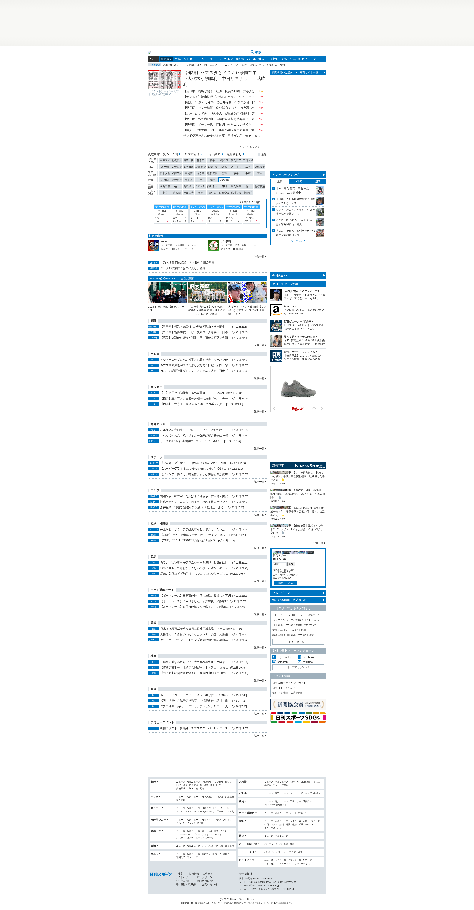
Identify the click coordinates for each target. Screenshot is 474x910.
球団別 (213, 785)
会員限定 (167, 59)
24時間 (298, 181)
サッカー (201, 59)
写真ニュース (193, 782)
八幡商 (165, 179)
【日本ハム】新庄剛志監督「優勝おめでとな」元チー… (295, 201)
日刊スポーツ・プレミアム (299, 351)
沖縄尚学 (248, 192)
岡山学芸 (165, 186)
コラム (253, 64)
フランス (191, 823)
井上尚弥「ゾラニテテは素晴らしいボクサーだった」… (195, 529)
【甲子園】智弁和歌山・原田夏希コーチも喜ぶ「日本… (195, 332)
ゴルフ (228, 59)
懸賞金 (267, 785)
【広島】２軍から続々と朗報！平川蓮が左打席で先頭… (195, 337)
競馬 (261, 59)
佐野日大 (177, 166)
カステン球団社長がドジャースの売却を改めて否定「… (195, 370)
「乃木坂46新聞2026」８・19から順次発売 (187, 262)
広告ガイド (209, 873)
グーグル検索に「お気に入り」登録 (182, 268)
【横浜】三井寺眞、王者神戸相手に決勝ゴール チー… (195, 398)
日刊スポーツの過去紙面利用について (294, 625)
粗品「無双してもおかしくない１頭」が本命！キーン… (195, 568)
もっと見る (296, 240)
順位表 (164, 249)
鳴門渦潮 (236, 186)
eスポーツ (269, 852)
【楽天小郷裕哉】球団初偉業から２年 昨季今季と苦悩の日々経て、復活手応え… (297, 511)
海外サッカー (158, 819)
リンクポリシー (206, 877)
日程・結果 (213, 154)
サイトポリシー (184, 877)
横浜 (248, 166)
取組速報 (294, 782)
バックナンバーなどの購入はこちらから (295, 620)
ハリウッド (314, 821)
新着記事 (278, 465)
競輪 (300, 813)
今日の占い (279, 275)
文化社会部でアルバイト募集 (289, 630)
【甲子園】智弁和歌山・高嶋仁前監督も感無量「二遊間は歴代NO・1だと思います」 (220, 119)
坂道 (305, 821)
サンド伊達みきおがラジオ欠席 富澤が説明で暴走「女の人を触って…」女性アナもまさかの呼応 (223, 135)
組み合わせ (234, 154)
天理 (212, 179)
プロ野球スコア (193, 64)
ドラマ (314, 824)
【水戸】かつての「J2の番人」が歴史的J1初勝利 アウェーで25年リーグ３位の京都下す (220, 113)
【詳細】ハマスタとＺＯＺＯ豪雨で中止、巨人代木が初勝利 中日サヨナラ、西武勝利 (224, 78)
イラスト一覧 (294, 860)
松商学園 (177, 173)
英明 (224, 186)
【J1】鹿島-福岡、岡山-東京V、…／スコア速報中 (292, 190)
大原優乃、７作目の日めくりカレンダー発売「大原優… (195, 634)
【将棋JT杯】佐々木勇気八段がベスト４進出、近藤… (194, 667)
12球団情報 (238, 249)
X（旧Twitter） (285, 657)
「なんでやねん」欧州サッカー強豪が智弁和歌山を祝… (195, 435)
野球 (178, 59)
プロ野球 (226, 241)
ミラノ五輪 (207, 846)
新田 (248, 186)
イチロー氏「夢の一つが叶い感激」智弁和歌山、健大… (294, 222)
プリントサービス (301, 864)
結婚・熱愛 (285, 824)
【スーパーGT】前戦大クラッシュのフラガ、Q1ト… (193, 468)
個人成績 (193, 785)
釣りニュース (271, 844)
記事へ (166, 94)
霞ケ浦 (165, 166)
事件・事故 (270, 828)
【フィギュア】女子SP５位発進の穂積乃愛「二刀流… (194, 463)
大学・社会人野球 (196, 788)
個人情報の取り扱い (186, 884)
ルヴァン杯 (190, 811)
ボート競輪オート (249, 812)
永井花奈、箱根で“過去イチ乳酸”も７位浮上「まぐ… (193, 507)
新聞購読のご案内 (282, 72)
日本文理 (165, 173)
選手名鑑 (225, 249)
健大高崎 (188, 166)
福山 (176, 186)
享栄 (236, 173)
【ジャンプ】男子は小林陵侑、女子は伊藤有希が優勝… (195, 474)
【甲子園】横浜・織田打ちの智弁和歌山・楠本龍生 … (195, 326)
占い (237, 64)
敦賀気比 (212, 173)
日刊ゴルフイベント (284, 687)
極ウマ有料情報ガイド (275, 805)
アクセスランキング (285, 174)
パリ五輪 (219, 846)
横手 (212, 160)
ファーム (222, 785)
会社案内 (180, 873)
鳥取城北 (188, 186)
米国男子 (227, 854)
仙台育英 (236, 160)
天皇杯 (220, 811)
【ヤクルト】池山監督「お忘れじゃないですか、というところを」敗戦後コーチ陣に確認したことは (220, 96)
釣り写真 (283, 844)
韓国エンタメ (271, 824)
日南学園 (224, 192)
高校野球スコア (172, 64)
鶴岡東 (224, 160)
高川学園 (212, 186)
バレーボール (183, 834)
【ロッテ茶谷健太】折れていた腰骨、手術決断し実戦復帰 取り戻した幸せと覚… (297, 476)
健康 (292, 844)
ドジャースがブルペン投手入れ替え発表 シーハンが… (195, 359)
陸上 (204, 831)
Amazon (289, 306)
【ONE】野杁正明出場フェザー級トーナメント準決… (194, 534)
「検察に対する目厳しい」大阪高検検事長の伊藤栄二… (195, 662)
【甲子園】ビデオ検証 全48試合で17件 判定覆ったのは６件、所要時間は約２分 (220, 107)
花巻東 (200, 160)
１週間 (317, 181)
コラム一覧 (280, 860)
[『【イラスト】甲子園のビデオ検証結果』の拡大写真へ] (164, 79)
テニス (223, 831)
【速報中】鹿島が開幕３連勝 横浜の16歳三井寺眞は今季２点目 (221, 91)
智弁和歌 (224, 179)
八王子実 (236, 166)
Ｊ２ (220, 808)
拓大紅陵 (212, 166)
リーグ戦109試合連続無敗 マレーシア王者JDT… (191, 441)
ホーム (154, 59)
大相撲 (240, 59)
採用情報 (194, 873)
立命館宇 (177, 179)
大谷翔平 (179, 245)
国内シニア (192, 857)
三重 (259, 173)
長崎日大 (188, 192)
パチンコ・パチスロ (286, 852)
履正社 (189, 179)
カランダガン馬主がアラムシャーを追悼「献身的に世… (195, 562)
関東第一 (224, 166)
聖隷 (224, 173)
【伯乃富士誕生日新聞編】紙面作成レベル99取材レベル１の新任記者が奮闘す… (297, 494)
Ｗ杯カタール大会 (206, 811)
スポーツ (215, 59)
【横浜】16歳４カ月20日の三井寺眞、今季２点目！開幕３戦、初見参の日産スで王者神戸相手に (220, 102)
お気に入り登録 (276, 64)
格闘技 (316, 793)
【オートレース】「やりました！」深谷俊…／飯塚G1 (194, 601)
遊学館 (200, 173)
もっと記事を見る (249, 146)
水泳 (210, 831)
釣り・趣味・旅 (248, 843)
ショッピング (271, 864)
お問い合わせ (209, 884)
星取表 (316, 782)
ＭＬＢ (188, 59)
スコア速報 (191, 154)
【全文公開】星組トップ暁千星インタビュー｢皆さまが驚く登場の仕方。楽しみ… (297, 529)
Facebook (308, 657)
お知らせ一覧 (297, 641)
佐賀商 (177, 192)
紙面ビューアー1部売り (297, 321)
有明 (200, 192)
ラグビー (195, 834)
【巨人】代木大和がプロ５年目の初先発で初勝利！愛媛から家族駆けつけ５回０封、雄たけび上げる (220, 130)
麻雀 (300, 852)
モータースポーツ (204, 838)
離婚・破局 (297, 824)
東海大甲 (260, 166)
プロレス (294, 793)
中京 (248, 173)
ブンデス (216, 820)
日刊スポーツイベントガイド (289, 682)
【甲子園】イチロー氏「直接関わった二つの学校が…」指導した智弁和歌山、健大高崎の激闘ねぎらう (220, 124)
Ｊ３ (227, 808)
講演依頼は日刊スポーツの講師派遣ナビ (295, 635)
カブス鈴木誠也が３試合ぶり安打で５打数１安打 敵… (195, 365)
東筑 (165, 192)
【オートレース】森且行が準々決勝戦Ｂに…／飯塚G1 (194, 606)
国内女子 (216, 854)
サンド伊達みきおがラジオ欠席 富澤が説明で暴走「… (296, 211)
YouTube (307, 661)
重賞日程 (307, 801)
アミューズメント (249, 852)
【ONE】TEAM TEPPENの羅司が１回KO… (188, 540)
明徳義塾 (260, 186)
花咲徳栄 (200, 166)
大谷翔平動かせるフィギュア (301, 291)
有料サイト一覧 (309, 72)
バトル (251, 59)
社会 (293, 59)
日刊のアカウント (296, 667)
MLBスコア (210, 64)
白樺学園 (165, 160)
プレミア (227, 820)
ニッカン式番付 (280, 785)
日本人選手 (176, 249)
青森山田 (188, 160)
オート (307, 813)
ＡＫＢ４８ (295, 821)
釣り (262, 64)
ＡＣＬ (179, 811)
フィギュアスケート (212, 834)
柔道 (216, 831)
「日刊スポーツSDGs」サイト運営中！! (295, 615)
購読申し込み (285, 582)
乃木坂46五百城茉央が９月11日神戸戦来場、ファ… (192, 628)
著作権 (255, 903)
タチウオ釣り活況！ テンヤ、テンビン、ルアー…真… (195, 706)
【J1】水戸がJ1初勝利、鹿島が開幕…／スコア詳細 (192, 392)
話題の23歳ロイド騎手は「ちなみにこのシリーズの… (194, 573)
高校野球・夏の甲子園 (163, 154)
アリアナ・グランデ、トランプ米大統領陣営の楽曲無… (195, 639)
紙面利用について (207, 880)
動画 (244, 64)
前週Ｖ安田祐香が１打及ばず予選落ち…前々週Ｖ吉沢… (195, 496)
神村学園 (236, 192)
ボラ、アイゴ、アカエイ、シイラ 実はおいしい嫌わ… (195, 695)
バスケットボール (185, 838)
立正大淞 (200, 186)
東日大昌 (248, 160)
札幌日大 (177, 160)
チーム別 (229, 811)
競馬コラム (295, 801)
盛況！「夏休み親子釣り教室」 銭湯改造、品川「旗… (195, 700)
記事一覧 (259, 345)
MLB (164, 241)
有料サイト (285, 864)
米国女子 (180, 857)
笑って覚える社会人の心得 (299, 336)
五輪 (153, 845)
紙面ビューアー (308, 59)
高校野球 (180, 788)
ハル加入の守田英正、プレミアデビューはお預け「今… (195, 429)
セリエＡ (206, 820)
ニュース (189, 249)
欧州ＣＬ (201, 823)
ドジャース (192, 245)
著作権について (184, 880)
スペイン (180, 823)
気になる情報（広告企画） (290, 599)
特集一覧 (259, 256)
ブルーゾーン (281, 592)
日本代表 (206, 808)
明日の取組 (306, 782)
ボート (293, 813)
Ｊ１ (214, 808)
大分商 (212, 192)
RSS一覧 (307, 860)
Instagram (282, 661)
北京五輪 (229, 846)
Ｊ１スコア (225, 64)
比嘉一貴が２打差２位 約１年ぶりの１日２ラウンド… (195, 501)
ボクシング (306, 793)
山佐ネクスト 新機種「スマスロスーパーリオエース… (195, 728)
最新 (279, 181)
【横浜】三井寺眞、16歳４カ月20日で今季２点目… (192, 404)
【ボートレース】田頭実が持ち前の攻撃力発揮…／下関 (195, 595)
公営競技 (273, 59)
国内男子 (206, 854)
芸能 (284, 59)
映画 (307, 824)
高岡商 (189, 173)
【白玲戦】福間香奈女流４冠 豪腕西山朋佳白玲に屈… (195, 673)
